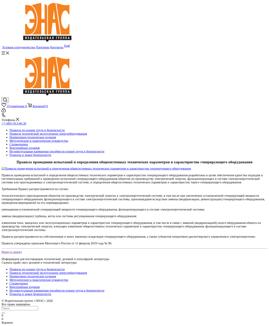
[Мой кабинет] (4, 111)
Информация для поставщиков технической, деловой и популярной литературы (55, 259)
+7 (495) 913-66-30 (14, 123)
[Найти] (3, 313)
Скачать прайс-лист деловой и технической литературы (39, 262)
